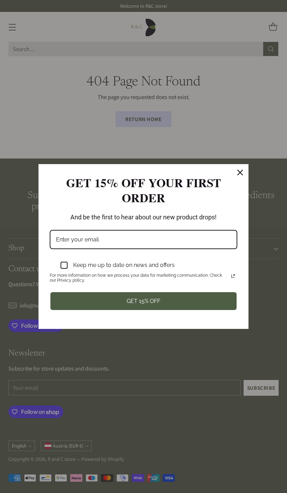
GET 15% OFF (143, 301)
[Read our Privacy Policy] (233, 276)
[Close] (240, 172)
